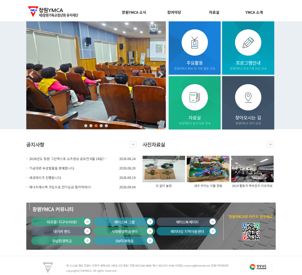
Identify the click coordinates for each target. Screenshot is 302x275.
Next (162, 75)
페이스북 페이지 (187, 222)
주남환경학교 (62, 240)
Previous (30, 75)
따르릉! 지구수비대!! (62, 222)
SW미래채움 (124, 240)
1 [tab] (85, 125)
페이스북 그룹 (124, 222)
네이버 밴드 (61, 231)
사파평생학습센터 (124, 231)
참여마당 (174, 12)
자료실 (214, 12)
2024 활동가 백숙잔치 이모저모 (252, 185)
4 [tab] (101, 125)
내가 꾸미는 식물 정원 (208, 185)
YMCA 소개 (254, 12)
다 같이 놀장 (164, 185)
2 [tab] (90, 125)
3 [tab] (96, 125)
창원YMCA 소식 (134, 12)
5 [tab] (106, 125)
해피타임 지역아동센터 (187, 231)
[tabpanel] (96, 75)
